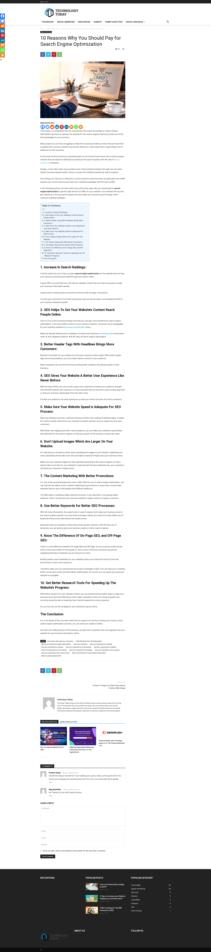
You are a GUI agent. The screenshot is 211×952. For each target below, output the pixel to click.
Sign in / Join (44, 2)
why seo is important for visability (105, 647)
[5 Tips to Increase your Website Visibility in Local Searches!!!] (92, 898)
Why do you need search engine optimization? (56, 644)
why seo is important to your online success (55, 653)
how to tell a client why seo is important (60, 641)
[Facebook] (42, 54)
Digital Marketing (66, 22)
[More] (81, 127)
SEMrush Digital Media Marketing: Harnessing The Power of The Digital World (81, 749)
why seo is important (80, 644)
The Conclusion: (50, 258)
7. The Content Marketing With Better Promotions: (63, 242)
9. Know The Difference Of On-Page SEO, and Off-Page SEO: (63, 249)
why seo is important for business (52, 647)
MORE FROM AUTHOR (68, 722)
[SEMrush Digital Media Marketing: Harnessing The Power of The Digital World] (82, 736)
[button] (168, 22)
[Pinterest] (54, 54)
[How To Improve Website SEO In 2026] (53, 736)
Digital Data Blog (134, 22)
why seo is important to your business (107, 650)
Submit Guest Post (114, 22)
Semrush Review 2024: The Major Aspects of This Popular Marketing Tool (112, 743)
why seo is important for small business (78, 647)
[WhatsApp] (59, 54)
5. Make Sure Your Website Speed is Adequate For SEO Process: (63, 232)
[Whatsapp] (76, 127)
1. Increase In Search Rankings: (55, 212)
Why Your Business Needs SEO (51, 656)
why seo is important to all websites (80, 650)
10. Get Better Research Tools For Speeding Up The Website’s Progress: (64, 254)
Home (42, 28)
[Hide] (1, 60)
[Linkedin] (57, 127)
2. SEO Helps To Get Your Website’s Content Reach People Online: (63, 216)
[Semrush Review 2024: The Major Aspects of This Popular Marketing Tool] (112, 733)
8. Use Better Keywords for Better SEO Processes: (63, 245)
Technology (48, 22)
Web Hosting (84, 22)
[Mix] (71, 127)
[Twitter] (48, 54)
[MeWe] (66, 127)
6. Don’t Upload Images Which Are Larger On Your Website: (63, 238)
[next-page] (45, 757)
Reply (50, 782)
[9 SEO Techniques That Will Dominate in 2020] (92, 910)
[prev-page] (41, 757)
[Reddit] (52, 127)
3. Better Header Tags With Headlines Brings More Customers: (63, 221)
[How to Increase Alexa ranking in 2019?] (92, 886)
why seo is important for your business (54, 650)
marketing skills (106, 333)
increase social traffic (75, 327)
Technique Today (65, 699)
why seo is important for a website (101, 644)
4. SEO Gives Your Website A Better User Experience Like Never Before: (64, 227)
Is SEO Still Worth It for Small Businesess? (89, 641)
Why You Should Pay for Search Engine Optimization (89, 653)
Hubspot (98, 22)
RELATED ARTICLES (49, 722)
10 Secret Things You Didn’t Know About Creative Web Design (108, 686)
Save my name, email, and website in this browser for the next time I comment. (74, 851)
